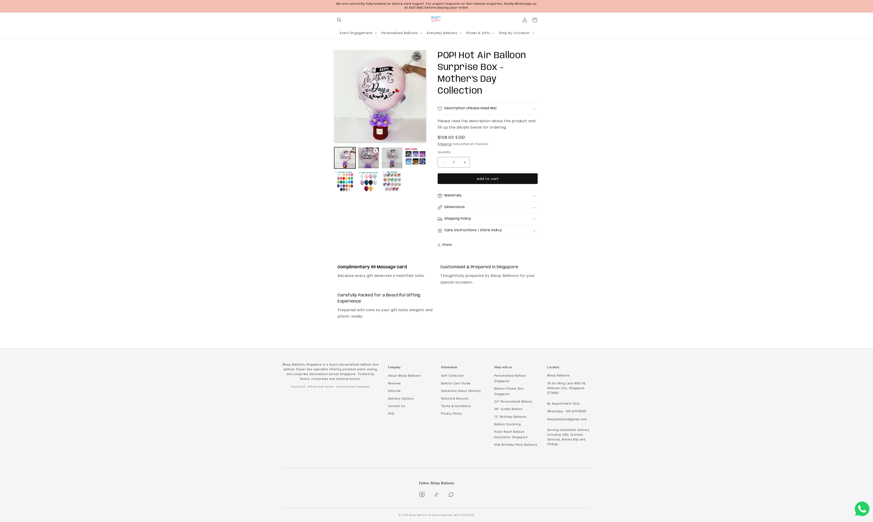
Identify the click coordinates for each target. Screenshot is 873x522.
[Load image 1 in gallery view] (345, 158)
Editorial (394, 391)
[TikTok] (436, 494)
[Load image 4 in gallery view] (345, 181)
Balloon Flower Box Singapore (509, 391)
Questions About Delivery (461, 391)
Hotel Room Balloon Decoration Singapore (510, 434)
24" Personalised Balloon (513, 401)
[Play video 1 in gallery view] (368, 158)
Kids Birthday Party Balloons (515, 444)
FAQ (391, 413)
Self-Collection (452, 375)
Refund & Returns (454, 398)
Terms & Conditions (456, 406)
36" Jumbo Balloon (508, 409)
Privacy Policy (451, 413)
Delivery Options (401, 398)
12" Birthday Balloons (510, 416)
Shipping (445, 144)
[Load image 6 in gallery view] (392, 181)
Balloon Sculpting (507, 424)
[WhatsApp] (451, 494)
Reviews (394, 383)
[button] (339, 20)
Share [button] (447, 244)
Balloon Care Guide (456, 383)
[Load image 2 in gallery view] (392, 158)
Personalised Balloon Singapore (510, 378)
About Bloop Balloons (404, 375)
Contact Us (396, 406)
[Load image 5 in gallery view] (368, 181)
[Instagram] (421, 494)
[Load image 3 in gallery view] (415, 158)
